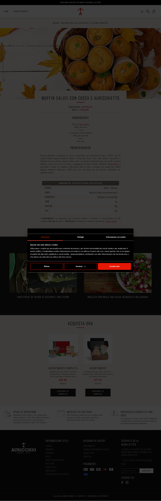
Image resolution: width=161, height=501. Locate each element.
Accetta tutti (114, 266)
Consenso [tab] (45, 237)
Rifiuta (46, 266)
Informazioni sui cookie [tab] (116, 237)
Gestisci (79, 266)
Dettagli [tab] (80, 237)
